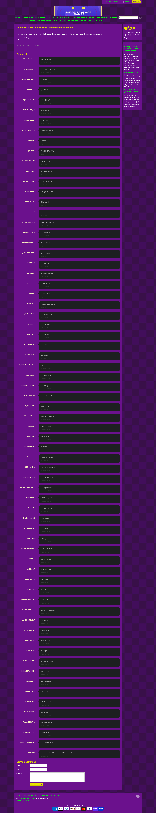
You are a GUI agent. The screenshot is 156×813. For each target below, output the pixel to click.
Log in (105, 2)
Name (18, 765)
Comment (20, 773)
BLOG (83, 20)
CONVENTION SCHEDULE (66, 20)
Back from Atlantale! (131, 72)
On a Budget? (28, 795)
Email (18, 769)
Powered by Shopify (22, 800)
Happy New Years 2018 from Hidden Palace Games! (132, 91)
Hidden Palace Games (28, 798)
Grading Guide (54, 795)
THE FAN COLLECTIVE (40, 20)
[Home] (78, 14)
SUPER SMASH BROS (84, 17)
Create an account (114, 2)
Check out (136, 2)
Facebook (138, 796)
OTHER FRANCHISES (107, 17)
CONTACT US (95, 20)
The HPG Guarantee (41, 795)
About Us (19, 795)
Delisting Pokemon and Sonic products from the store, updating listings (132, 49)
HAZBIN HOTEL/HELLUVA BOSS (30, 17)
